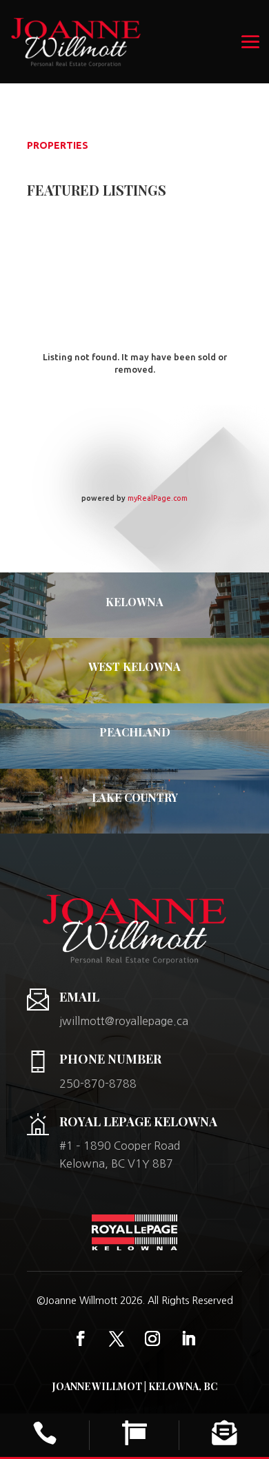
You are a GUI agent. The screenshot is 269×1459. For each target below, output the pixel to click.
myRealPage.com (158, 498)
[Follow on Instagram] (152, 1338)
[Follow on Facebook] (81, 1338)
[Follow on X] (116, 1338)
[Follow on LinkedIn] (188, 1338)
